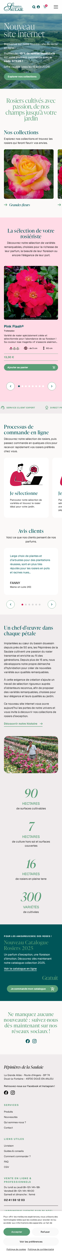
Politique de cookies (16, 1249)
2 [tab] (22, 387)
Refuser (45, 1231)
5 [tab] (32, 387)
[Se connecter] (39, 7)
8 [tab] (43, 387)
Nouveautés (10, 1117)
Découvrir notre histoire (20, 723)
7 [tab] (39, 387)
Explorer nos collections (22, 76)
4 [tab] (29, 387)
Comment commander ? (17, 1156)
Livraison (9, 1145)
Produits (8, 1111)
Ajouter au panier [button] (17, 367)
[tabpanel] (31, 318)
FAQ (6, 1161)
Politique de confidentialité (41, 1249)
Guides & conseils (14, 1151)
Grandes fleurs (29, 177)
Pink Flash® (14, 326)
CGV (6, 1167)
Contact (8, 1127)
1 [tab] (18, 387)
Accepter (16, 1231)
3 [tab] (25, 387)
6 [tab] (36, 387)
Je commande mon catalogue (28, 988)
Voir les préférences (31, 1241)
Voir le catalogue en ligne (20, 968)
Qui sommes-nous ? (15, 1122)
